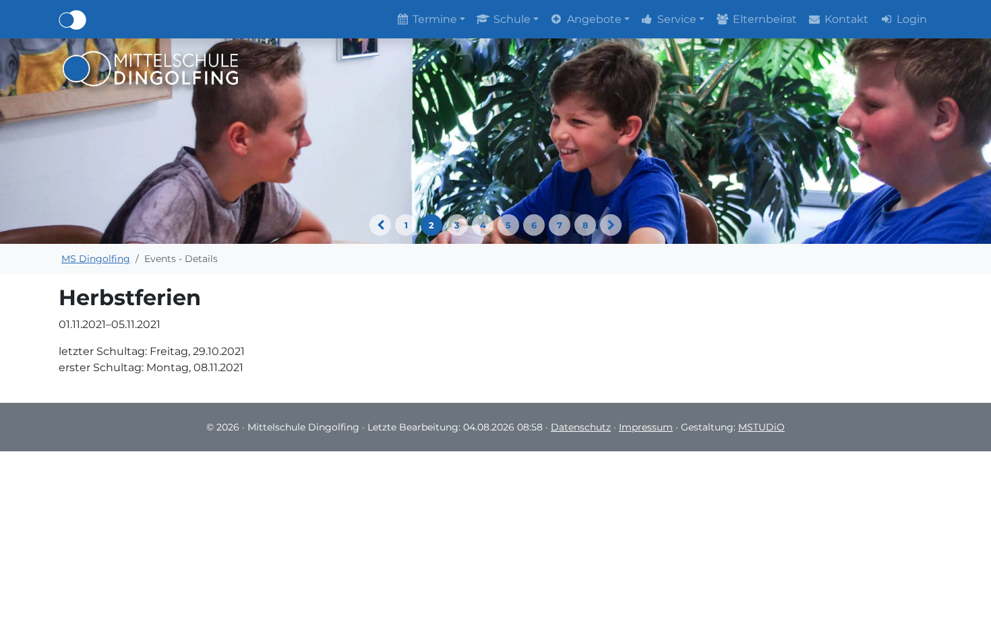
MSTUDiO (761, 427)
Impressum (646, 427)
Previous (380, 225)
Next (611, 225)
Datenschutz (581, 427)
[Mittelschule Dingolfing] (151, 67)
